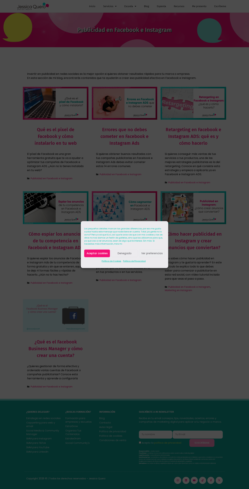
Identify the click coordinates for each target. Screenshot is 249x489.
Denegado (124, 253)
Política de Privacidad (134, 260)
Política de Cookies (111, 260)
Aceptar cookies (97, 253)
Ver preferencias (152, 253)
